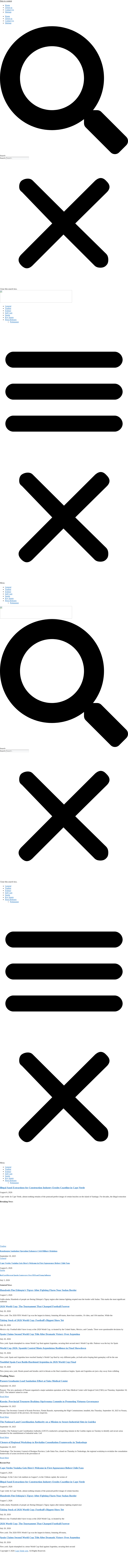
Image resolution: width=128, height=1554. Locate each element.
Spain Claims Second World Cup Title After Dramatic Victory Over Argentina (40, 1334)
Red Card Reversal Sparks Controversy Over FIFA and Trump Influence (25, 1275)
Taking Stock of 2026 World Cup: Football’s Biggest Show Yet (32, 1320)
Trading (8, 308)
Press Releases (10, 320)
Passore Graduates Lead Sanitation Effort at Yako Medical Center (34, 1381)
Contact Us (9, 10)
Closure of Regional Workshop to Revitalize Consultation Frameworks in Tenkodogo (43, 1442)
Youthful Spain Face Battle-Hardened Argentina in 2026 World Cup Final (38, 1362)
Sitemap (8, 12)
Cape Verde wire (21, 1551)
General (8, 306)
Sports (7, 315)
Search (2, 158)
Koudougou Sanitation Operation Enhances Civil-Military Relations (28, 1251)
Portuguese (14, 322)
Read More (4, 1397)
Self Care (8, 313)
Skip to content (6, 1)
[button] (64, 91)
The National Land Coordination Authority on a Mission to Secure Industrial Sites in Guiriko (48, 1421)
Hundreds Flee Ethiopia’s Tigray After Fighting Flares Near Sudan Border (38, 1290)
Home (7, 5)
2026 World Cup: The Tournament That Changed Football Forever (35, 1306)
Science (8, 311)
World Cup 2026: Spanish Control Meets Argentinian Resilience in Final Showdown (43, 1348)
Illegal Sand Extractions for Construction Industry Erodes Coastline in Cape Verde (42, 1187)
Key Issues (9, 317)
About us (8, 7)
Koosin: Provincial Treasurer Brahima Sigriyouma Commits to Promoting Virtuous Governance (49, 1401)
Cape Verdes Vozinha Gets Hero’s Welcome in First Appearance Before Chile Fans (35, 1263)
